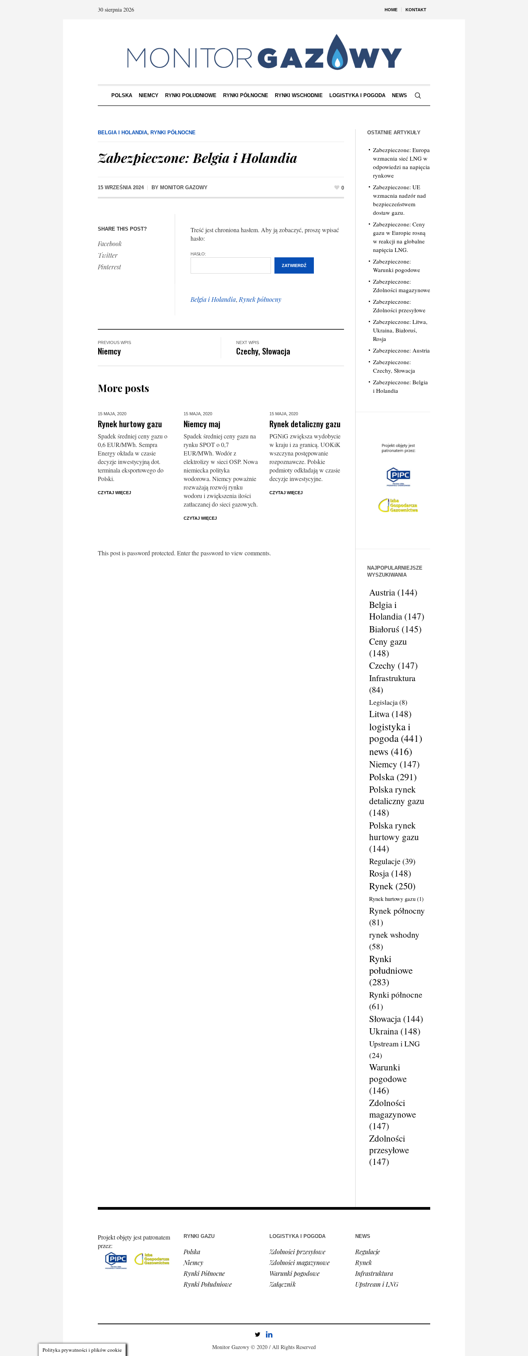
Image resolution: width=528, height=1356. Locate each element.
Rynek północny (260, 299)
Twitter (108, 255)
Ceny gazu (388, 647)
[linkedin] (269, 1334)
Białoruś (395, 629)
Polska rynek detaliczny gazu (396, 801)
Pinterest (109, 267)
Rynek (392, 886)
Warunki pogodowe (388, 1079)
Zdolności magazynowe (392, 1114)
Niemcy (109, 351)
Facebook (110, 244)
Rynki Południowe (208, 1284)
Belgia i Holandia (122, 132)
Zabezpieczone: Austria (401, 350)
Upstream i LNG (394, 1049)
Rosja (390, 873)
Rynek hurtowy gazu (130, 424)
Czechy (393, 665)
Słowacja (396, 1018)
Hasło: (198, 254)
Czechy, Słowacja (263, 351)
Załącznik (282, 1284)
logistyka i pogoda (395, 732)
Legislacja (388, 702)
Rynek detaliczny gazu (305, 424)
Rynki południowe (391, 970)
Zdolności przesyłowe (389, 1150)
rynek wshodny (394, 940)
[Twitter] (257, 1334)
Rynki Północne (173, 132)
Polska (393, 776)
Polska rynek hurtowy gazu (394, 836)
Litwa (390, 714)
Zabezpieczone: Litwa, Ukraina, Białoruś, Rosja (400, 330)
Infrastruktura (392, 683)
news (390, 751)
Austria (393, 592)
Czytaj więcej (114, 492)
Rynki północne (395, 1000)
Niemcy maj (202, 424)
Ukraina (395, 1031)
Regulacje (392, 861)
